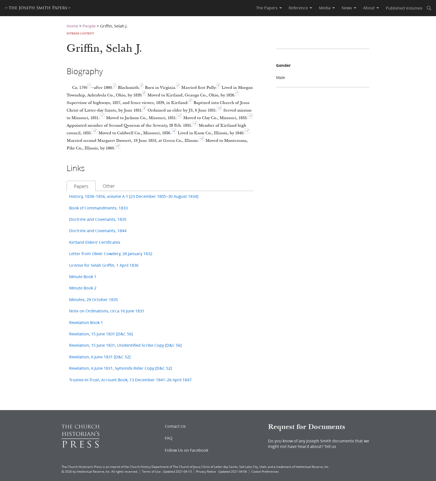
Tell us (330, 446)
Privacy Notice (206, 471)
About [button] (369, 8)
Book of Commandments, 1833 (98, 208)
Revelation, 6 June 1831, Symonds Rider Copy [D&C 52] (120, 368)
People (89, 26)
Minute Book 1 (82, 276)
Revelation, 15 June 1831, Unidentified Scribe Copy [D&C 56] (125, 345)
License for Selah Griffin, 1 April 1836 (104, 265)
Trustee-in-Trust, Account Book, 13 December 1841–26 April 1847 (130, 380)
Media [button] (325, 8)
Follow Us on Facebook (186, 450)
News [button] (347, 8)
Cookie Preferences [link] (265, 471)
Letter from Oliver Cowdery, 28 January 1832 (110, 253)
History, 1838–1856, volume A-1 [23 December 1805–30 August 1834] (133, 196)
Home (72, 26)
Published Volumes (404, 8)
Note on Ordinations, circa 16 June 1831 (106, 311)
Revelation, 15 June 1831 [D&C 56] (101, 334)
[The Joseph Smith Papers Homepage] (37, 9)
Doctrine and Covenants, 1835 (97, 219)
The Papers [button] (267, 8)
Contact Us (175, 426)
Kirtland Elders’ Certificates (94, 242)
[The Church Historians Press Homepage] (80, 446)
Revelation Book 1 (86, 322)
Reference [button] (298, 8)
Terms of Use (151, 471)
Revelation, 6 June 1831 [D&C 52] (99, 357)
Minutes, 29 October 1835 (93, 299)
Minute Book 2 (82, 288)
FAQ (168, 438)
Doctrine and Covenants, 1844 (97, 230)
